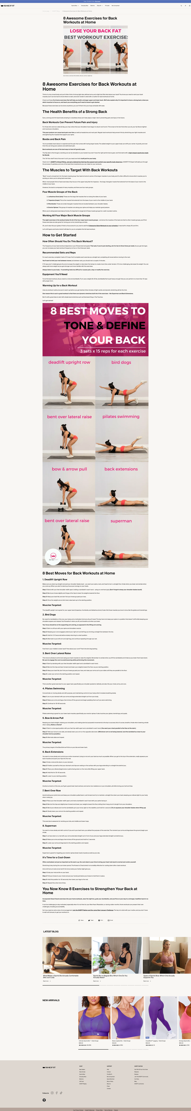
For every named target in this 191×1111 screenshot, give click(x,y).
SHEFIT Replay (83, 1084)
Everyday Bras (82, 1077)
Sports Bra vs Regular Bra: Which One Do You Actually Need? (110, 976)
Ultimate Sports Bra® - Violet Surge (88, 1041)
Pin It (102, 920)
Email (111, 920)
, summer (85, 76)
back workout (66, 76)
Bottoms (81, 1079)
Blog (135, 1081)
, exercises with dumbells (74, 76)
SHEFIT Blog (56, 11)
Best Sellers (82, 1069)
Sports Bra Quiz (110, 1079)
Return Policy (110, 1081)
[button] (189, 5)
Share (82, 920)
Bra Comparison (111, 1077)
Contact (109, 1072)
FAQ (108, 1069)
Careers (109, 1089)
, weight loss (89, 76)
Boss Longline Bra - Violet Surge (121, 1041)
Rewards (136, 1072)
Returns (109, 1084)
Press (108, 1086)
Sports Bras (82, 1074)
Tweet (92, 920)
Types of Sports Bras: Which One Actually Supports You (159, 976)
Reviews (136, 1074)
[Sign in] (185, 5)
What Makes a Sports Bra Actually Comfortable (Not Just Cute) (60, 976)
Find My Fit (109, 1074)
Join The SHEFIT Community (141, 1077)
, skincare (81, 76)
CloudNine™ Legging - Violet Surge (156, 1041)
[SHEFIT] (8, 5)
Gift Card (81, 1081)
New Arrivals (82, 1072)
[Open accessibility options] (44, 1100)
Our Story (136, 1079)
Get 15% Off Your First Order (141, 1069)
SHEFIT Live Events (139, 1084)
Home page (46, 11)
